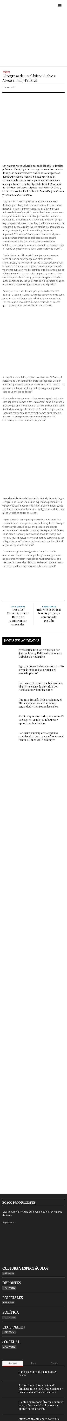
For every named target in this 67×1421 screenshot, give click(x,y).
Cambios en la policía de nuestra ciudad (38, 1373)
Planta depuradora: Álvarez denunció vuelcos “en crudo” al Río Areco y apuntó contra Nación (41, 720)
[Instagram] (24, 1222)
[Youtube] (34, 1222)
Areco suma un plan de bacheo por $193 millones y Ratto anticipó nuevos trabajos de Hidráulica (40, 653)
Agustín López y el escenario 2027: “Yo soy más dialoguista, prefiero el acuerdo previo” (41, 670)
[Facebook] (19, 1222)
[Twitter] (29, 1222)
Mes (33, 1363)
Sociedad (11, 1342)
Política (6, 72)
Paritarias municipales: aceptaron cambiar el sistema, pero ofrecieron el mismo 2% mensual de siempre (41, 736)
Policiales (12, 1297)
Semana (12, 1363)
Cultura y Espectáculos (25, 1268)
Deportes (11, 1283)
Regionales (13, 1327)
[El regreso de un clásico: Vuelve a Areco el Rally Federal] (33, 127)
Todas (54, 1363)
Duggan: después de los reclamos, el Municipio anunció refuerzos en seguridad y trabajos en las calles (40, 703)
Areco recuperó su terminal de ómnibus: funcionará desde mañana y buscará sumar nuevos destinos (41, 1388)
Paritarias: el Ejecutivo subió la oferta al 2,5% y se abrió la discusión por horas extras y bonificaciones (41, 686)
